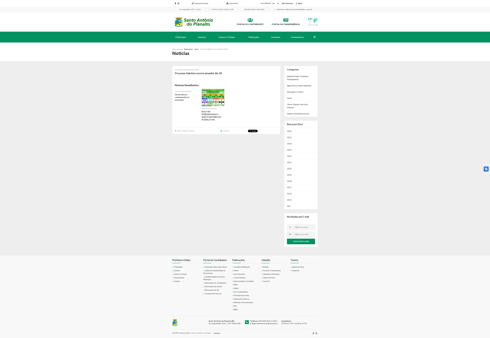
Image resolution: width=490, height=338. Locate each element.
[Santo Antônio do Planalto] (194, 22)
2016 (289, 193)
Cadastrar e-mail (301, 241)
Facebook (295, 271)
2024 (289, 143)
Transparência (297, 37)
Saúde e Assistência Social (298, 113)
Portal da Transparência (286, 24)
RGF (235, 306)
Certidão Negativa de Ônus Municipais (214, 278)
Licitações (275, 37)
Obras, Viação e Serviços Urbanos (297, 106)
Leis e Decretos (239, 274)
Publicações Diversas (241, 299)
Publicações (253, 37)
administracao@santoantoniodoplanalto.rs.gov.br (275, 323)
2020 (289, 168)
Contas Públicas (240, 278)
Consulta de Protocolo (213, 294)
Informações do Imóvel (213, 286)
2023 (289, 150)
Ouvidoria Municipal (201, 3)
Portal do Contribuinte (250, 24)
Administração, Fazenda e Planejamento (298, 77)
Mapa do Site (233, 3)
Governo (202, 37)
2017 (289, 187)
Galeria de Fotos (269, 278)
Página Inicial (188, 49)
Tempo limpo (312, 25)
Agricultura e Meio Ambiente (299, 85)
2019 (289, 175)
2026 (289, 131)
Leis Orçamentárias (241, 292)
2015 (289, 200)
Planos (236, 271)
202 (288, 206)
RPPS (236, 285)
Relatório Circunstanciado (243, 302)
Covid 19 (266, 281)
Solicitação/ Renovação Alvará (216, 267)
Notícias (266, 267)
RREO (236, 310)
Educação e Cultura (295, 92)
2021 (289, 162)
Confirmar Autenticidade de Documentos (214, 272)
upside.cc (217, 333)
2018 (289, 181)
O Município (180, 37)
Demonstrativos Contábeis (244, 281)
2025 (289, 137)
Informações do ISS (212, 290)
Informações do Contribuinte (215, 283)
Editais (236, 288)
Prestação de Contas (241, 295)
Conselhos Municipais (242, 267)
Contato (177, 281)
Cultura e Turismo (227, 37)
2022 (289, 156)
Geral (196, 49)
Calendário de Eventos (271, 274)
